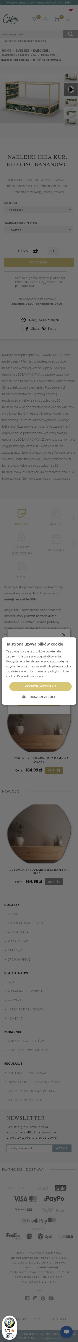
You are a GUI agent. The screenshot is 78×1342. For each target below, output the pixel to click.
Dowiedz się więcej (30, 676)
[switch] (9, 1335)
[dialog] (39, 671)
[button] (39, 696)
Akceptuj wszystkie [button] (40, 686)
